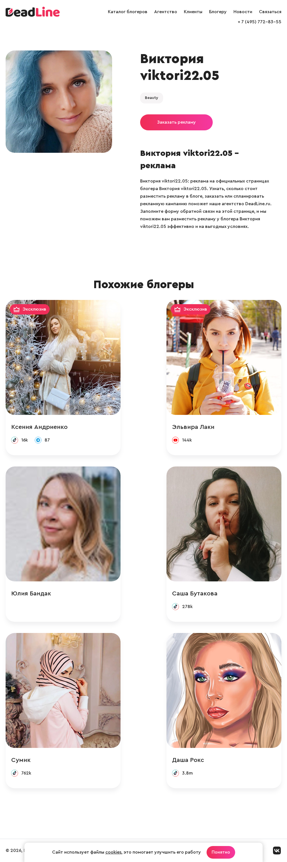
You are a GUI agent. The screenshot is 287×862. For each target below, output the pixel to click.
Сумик (21, 760)
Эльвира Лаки (193, 427)
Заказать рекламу (176, 122)
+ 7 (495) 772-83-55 (259, 22)
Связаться (270, 12)
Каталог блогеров (127, 12)
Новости (242, 12)
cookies (113, 852)
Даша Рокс (188, 760)
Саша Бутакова (194, 593)
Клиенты (193, 12)
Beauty (151, 98)
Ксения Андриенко (39, 427)
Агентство (165, 12)
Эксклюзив (34, 309)
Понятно (221, 852)
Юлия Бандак (31, 593)
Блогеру (218, 12)
